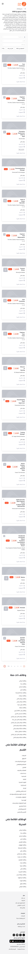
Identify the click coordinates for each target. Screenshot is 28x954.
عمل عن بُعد (10, 48)
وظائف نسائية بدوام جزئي (19, 728)
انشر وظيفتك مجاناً (20, 918)
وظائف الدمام (22, 687)
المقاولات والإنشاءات (21, 797)
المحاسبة (24, 776)
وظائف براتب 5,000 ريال (20, 711)
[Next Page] (4, 666)
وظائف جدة (23, 684)
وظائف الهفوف (22, 845)
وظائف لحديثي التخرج (20, 714)
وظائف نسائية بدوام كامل (19, 726)
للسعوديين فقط (20, 48)
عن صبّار (23, 898)
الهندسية (23, 800)
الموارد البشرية (22, 782)
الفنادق (24, 767)
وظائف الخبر (23, 690)
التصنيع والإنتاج (22, 809)
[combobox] (12, 37)
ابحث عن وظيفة (21, 926)
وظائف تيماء (23, 863)
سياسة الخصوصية (21, 949)
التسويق (24, 758)
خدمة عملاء (23, 773)
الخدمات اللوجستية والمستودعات (18, 794)
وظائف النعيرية (22, 872)
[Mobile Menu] (3, 4)
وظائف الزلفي (22, 887)
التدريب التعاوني (21, 905)
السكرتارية (23, 785)
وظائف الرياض (22, 681)
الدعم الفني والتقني (21, 791)
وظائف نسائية (22, 708)
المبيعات (24, 756)
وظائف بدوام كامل (21, 699)
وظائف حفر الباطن (21, 854)
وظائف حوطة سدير (21, 875)
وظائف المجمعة (22, 848)
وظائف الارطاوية (22, 878)
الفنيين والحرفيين (21, 812)
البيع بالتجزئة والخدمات (20, 761)
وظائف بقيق (23, 884)
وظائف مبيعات (22, 696)
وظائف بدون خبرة (22, 705)
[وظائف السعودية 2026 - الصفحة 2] (4, 666)
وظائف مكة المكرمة (21, 693)
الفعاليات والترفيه (21, 770)
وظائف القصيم (22, 842)
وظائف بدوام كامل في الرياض (18, 717)
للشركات (23, 916)
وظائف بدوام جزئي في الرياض (18, 723)
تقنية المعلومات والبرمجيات (19, 803)
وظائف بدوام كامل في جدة (19, 720)
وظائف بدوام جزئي (21, 702)
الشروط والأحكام (12, 949)
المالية (24, 779)
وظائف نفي (23, 869)
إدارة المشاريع (22, 806)
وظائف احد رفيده (22, 857)
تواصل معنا (22, 908)
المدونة (23, 900)
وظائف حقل (23, 851)
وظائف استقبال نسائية (20, 731)
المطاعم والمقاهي (21, 764)
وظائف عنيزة (23, 866)
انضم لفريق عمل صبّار (20, 903)
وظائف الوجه (23, 881)
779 (8, 666)
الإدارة (24, 788)
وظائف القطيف (22, 860)
